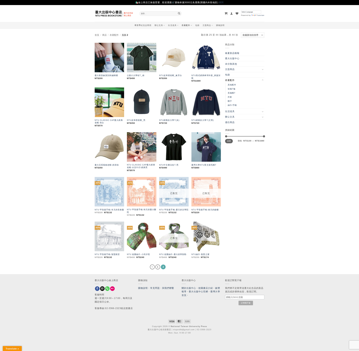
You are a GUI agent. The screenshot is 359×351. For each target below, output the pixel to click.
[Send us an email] (102, 288)
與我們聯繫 (168, 288)
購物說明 (220, 25)
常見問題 (155, 288)
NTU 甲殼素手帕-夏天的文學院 (174, 210)
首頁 (97, 35)
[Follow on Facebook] (97, 288)
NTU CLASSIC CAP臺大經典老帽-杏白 (109, 121)
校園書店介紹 (205, 288)
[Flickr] (112, 288)
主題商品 (206, 25)
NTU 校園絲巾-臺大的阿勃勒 (173, 254)
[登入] (231, 13)
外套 (230, 97)
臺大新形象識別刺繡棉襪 (106, 75)
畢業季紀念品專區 (142, 25)
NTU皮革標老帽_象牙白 (170, 75)
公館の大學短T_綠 (135, 75)
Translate (260, 15)
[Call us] (107, 288)
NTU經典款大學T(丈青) (202, 120)
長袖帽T (231, 93)
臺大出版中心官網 (198, 291)
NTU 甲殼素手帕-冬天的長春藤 (109, 210)
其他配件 (232, 85)
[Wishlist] (237, 13)
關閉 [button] (221, 2)
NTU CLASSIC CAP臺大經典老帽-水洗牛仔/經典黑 (141, 166)
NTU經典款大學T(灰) (169, 120)
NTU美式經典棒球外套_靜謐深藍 (206, 76)
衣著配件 (186, 25)
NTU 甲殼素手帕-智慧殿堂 (107, 254)
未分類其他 (231, 64)
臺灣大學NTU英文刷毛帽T (203, 165)
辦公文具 (159, 25)
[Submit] (179, 13)
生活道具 (172, 25)
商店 (104, 35)
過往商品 (230, 122)
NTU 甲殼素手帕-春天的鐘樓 (205, 210)
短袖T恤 (231, 89)
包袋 (197, 25)
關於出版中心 (189, 288)
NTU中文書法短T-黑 (169, 165)
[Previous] (152, 267)
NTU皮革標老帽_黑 (136, 120)
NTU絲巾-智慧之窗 (200, 254)
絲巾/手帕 (232, 105)
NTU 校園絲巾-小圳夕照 (138, 254)
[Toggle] (262, 69)
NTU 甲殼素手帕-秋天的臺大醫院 (141, 210)
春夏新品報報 (232, 53)
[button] (226, 13)
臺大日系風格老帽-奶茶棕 (107, 165)
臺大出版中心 (232, 58)
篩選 (229, 141)
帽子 (230, 101)
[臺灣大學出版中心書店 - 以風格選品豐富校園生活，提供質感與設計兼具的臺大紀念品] (115, 13)
